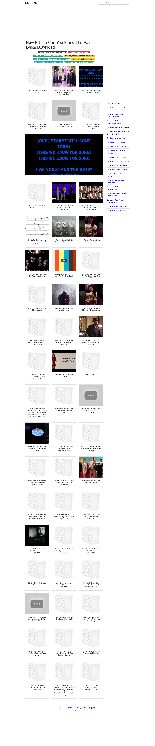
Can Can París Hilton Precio (116, 210)
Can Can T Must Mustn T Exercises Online (116, 115)
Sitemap (77, 711)
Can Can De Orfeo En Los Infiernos (116, 175)
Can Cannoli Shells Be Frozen (117, 169)
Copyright (92, 707)
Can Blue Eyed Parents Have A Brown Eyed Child (118, 132)
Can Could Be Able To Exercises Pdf (114, 188)
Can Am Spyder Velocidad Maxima (116, 151)
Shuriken (31, 2)
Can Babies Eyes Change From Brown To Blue (118, 194)
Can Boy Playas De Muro (116, 138)
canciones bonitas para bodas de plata (53, 52)
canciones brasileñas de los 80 (83, 59)
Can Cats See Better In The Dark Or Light (116, 109)
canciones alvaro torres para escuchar (48, 62)
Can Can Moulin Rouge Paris (117, 206)
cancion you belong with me (79, 52)
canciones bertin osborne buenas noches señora (52, 59)
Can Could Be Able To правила (118, 127)
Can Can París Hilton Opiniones (118, 161)
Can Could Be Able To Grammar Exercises (114, 122)
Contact (69, 707)
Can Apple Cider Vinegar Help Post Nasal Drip (117, 201)
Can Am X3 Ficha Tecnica (116, 142)
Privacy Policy (81, 707)
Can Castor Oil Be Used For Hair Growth (116, 181)
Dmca (61, 707)
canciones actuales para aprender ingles (79, 62)
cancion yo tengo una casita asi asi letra (79, 56)
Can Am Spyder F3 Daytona (117, 146)
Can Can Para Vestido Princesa (118, 165)
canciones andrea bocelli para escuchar (48, 56)
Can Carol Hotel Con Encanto (117, 157)
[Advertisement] (63, 15)
